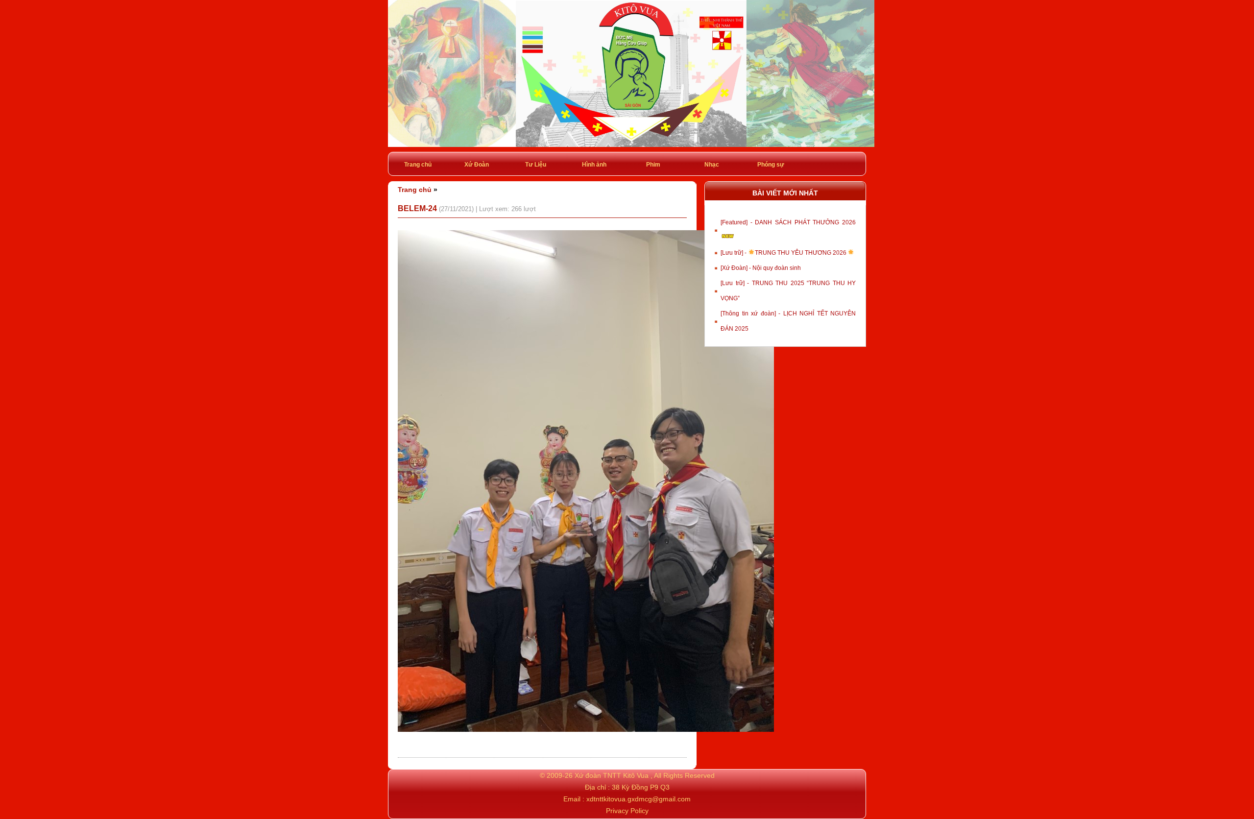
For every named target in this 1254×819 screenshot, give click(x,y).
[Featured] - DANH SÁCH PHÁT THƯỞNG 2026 (788, 222)
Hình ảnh (594, 164)
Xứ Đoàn (476, 164)
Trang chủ (418, 164)
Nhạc (711, 164)
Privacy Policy (627, 811)
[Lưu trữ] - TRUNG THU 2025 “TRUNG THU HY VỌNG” (788, 291)
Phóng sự (770, 164)
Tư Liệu (535, 164)
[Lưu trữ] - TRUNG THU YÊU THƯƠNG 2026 (784, 252)
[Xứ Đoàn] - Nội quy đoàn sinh (761, 268)
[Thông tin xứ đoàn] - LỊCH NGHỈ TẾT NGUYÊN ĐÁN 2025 (788, 321)
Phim (653, 164)
